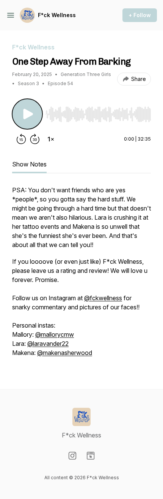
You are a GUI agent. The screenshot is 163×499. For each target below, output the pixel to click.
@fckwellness (103, 298)
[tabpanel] (81, 275)
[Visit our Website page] (90, 455)
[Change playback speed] (50, 139)
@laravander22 (48, 343)
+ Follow (140, 15)
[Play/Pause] (27, 114)
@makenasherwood (64, 352)
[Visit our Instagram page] (72, 455)
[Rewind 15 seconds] (21, 139)
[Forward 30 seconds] (35, 139)
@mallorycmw (54, 334)
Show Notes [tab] (29, 164)
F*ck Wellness (57, 15)
